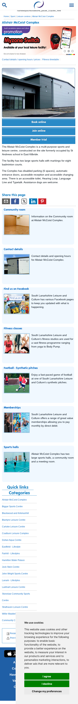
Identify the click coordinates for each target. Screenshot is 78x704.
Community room (14, 209)
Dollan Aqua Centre (11, 540)
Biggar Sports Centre (12, 506)
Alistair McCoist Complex (43, 16)
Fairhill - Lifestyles (11, 553)
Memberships (12, 407)
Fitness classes (13, 328)
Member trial (38, 139)
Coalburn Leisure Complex (15, 533)
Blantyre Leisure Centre (13, 520)
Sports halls (11, 447)
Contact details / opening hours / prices (21, 59)
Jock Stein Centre (10, 567)
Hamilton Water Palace (13, 560)
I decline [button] (47, 683)
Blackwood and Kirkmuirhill (15, 513)
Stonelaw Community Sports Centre (16, 597)
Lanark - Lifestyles (11, 580)
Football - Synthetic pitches (21, 368)
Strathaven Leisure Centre (15, 607)
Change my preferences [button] (47, 691)
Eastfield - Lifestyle (11, 547)
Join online (38, 130)
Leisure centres (24, 16)
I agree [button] (47, 676)
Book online (39, 122)
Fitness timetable (50, 59)
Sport (13, 16)
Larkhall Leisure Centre (13, 587)
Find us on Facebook (16, 289)
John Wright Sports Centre (15, 573)
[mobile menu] (71, 5)
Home (6, 16)
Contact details (13, 249)
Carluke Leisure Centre (13, 526)
